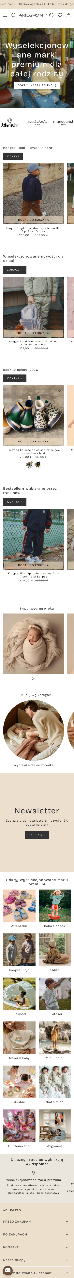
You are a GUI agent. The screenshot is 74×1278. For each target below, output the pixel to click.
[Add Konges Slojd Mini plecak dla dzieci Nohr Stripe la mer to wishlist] (59, 281)
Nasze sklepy (14, 1260)
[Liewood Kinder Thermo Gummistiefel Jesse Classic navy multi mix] (37, 464)
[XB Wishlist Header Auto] (60, 15)
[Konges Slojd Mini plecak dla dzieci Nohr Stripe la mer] (33, 307)
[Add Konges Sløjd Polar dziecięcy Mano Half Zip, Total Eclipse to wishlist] (59, 168)
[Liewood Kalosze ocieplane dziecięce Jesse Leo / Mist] (33, 415)
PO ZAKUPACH (15, 1234)
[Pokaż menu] (5, 15)
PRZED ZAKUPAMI (18, 1221)
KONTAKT (11, 1247)
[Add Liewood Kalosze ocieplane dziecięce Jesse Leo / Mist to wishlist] (59, 390)
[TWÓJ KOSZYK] (68, 15)
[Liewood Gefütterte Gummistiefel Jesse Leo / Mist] (29, 464)
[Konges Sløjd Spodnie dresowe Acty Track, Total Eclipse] (33, 539)
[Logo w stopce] (13, 1210)
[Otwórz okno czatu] (8, 1270)
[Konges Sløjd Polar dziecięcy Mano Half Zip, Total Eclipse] (33, 193)
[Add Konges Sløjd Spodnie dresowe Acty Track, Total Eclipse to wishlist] (59, 513)
